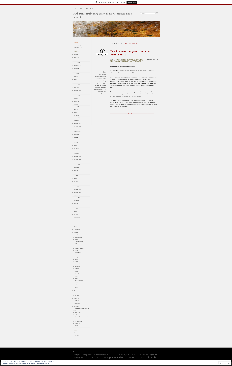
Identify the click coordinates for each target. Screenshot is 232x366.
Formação (140, 60)
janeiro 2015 (76, 186)
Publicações (76, 298)
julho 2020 (76, 54)
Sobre (75, 8)
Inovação (116, 61)
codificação (99, 78)
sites (105, 91)
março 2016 (76, 148)
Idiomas (76, 278)
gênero (100, 81)
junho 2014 (76, 206)
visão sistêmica (102, 95)
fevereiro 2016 (77, 151)
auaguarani (118, 59)
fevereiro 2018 (77, 84)
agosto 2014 (76, 200)
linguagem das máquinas (100, 85)
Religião (76, 325)
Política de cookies (44, 363)
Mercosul (77, 295)
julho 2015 (76, 170)
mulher (97, 357)
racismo (132, 357)
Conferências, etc (79, 241)
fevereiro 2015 (77, 184)
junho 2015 (76, 173)
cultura (81, 354)
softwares (97, 93)
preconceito (116, 357)
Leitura (76, 282)
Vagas (76, 287)
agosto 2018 (76, 68)
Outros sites (89, 8)
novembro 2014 (77, 192)
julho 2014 (76, 203)
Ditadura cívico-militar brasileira (82, 316)
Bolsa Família (78, 312)
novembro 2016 (77, 126)
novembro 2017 (77, 93)
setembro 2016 (77, 131)
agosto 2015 (76, 167)
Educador (127, 60)
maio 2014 (76, 208)
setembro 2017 (77, 98)
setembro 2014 (77, 197)
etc (74, 290)
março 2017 (76, 115)
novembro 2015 (77, 159)
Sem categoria (77, 303)
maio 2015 (76, 175)
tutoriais (97, 95)
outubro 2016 (77, 128)
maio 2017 (76, 109)
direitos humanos (102, 354)
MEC (94, 358)
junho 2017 (76, 106)
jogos (101, 83)
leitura (90, 357)
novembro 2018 (77, 60)
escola (149, 354)
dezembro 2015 (77, 156)
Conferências (77, 229)
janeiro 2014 (76, 219)
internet (98, 83)
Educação (112, 60)
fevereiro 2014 (77, 217)
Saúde (76, 261)
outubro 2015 (77, 162)
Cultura (137, 59)
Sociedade (131, 61)
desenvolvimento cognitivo (100, 80)
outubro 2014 (77, 195)
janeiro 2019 (76, 57)
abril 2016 (76, 145)
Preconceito (77, 323)
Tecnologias (138, 61)
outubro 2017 (77, 95)
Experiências (134, 60)
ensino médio (144, 354)
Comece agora (132, 2)
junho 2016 (76, 139)
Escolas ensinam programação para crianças (130, 52)
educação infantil (132, 354)
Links (81, 8)
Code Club (103, 76)
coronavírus (78, 263)
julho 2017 (76, 104)
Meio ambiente (78, 319)
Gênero (76, 254)
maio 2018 (76, 76)
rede (105, 89)
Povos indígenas (78, 321)
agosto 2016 (76, 134)
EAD (76, 243)
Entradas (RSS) (77, 44)
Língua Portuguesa (79, 280)
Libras (76, 259)
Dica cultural (76, 232)
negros (101, 357)
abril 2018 (76, 79)
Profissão (125, 61)
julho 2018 (76, 71)
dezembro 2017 (77, 90)
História (112, 61)
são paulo (144, 357)
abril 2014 (76, 211)
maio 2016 (76, 142)
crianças (104, 78)
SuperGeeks (103, 93)
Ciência (133, 59)
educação (124, 354)
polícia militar (106, 357)
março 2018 (76, 82)
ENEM (76, 250)
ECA (141, 59)
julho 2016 (76, 137)
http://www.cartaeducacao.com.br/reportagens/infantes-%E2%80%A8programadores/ (132, 113)
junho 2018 (76, 73)
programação (100, 89)
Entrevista (77, 300)
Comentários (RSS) (78, 47)
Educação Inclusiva (120, 60)
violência (151, 357)
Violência (77, 268)
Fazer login (76, 335)
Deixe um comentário (152, 59)
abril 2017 (76, 112)
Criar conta (76, 332)
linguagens (97, 87)
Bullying (76, 239)
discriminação (111, 354)
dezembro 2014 (77, 189)
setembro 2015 (77, 164)
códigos (99, 74)
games (96, 81)
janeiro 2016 (76, 153)
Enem (138, 354)
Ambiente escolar (126, 59)
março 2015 (76, 181)
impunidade (86, 357)
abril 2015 (76, 178)
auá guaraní (81, 13)
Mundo (121, 61)
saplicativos (100, 91)
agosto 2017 (76, 101)
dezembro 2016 (77, 123)
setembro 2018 (77, 65)
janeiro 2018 (76, 87)
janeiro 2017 (76, 120)
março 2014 (76, 214)
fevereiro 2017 (77, 117)
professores (126, 357)
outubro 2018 (77, 62)
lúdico (104, 83)
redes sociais (139, 357)
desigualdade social (90, 355)
